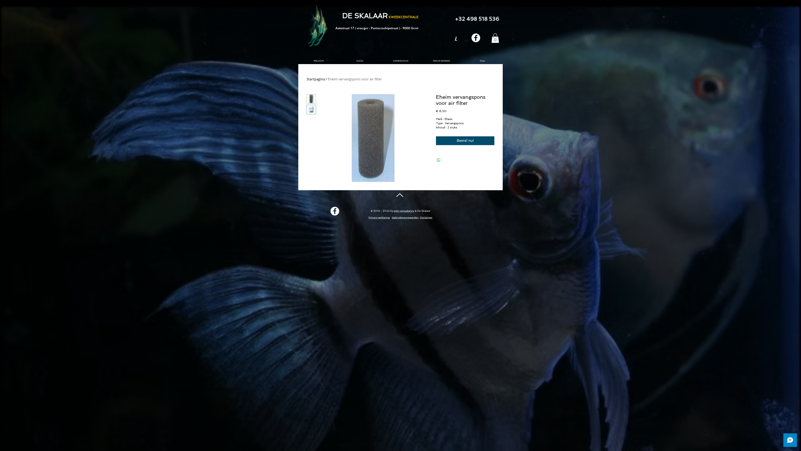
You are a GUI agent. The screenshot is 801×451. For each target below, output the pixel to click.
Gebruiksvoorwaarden (405, 217)
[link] (495, 38)
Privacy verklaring (379, 217)
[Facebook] (475, 37)
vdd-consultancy (404, 210)
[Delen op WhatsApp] (438, 160)
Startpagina (316, 79)
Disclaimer (426, 217)
